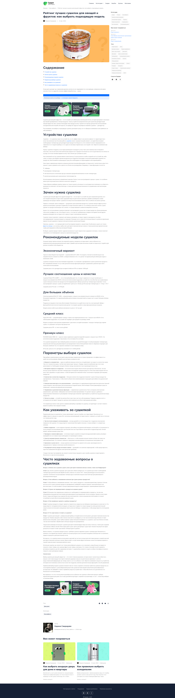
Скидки (107, 3)
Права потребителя (125, 49)
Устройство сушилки (50, 72)
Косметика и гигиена (116, 58)
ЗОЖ (125, 72)
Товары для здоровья (116, 70)
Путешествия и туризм (116, 19)
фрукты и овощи (47, 226)
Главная (91, 3)
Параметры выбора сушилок (53, 80)
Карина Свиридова (62, 626)
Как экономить (115, 24)
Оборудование (115, 60)
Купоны (120, 3)
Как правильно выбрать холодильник (90, 668)
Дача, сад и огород (116, 51)
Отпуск (128, 63)
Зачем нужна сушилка (51, 74)
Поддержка (81, 689)
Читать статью (47, 679)
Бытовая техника (115, 49)
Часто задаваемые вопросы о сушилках (56, 85)
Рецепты (125, 19)
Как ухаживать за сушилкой (52, 82)
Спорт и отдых (115, 68)
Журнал (45, 8)
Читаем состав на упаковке (117, 17)
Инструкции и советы (69, 689)
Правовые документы (106, 689)
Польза (118, 14)
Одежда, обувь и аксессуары (118, 63)
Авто (121, 46)
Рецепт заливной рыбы (116, 41)
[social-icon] (83, 693)
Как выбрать (52, 8)
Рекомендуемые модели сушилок (54, 77)
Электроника (114, 56)
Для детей (125, 51)
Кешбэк (113, 3)
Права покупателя (116, 21)
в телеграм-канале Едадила (69, 98)
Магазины (128, 3)
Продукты (120, 65)
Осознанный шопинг (125, 24)
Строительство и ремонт (125, 68)
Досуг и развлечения (122, 53)
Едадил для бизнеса (91, 689)
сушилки (69, 141)
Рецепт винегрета (115, 32)
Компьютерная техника (124, 56)
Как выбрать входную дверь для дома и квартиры (59, 668)
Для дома (46, 606)
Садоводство (125, 21)
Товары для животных (116, 72)
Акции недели (115, 46)
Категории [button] (99, 3)
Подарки (114, 65)
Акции (113, 14)
